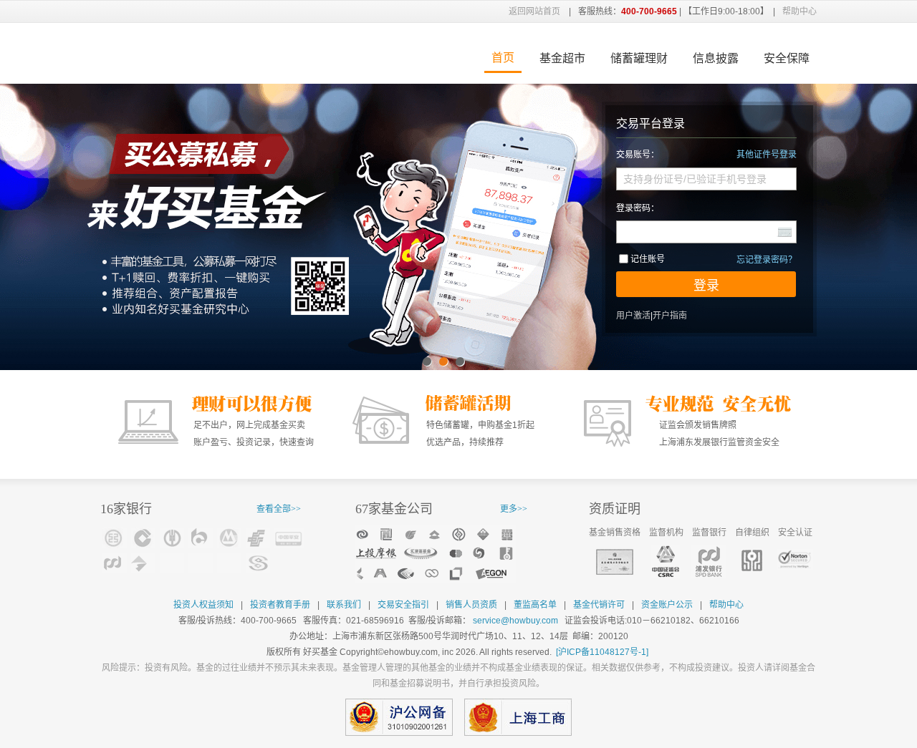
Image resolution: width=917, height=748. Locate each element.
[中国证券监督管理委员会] (665, 561)
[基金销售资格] (614, 562)
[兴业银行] (200, 563)
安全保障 (787, 58)
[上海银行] (143, 563)
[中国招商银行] (229, 538)
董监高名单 (535, 605)
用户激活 (633, 316)
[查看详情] (435, 554)
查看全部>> (278, 509)
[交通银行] (200, 538)
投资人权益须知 (203, 605)
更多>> (513, 509)
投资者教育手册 (280, 605)
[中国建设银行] (143, 538)
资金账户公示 (667, 605)
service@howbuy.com (515, 621)
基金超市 (562, 58)
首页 (502, 58)
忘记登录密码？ (766, 260)
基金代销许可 (599, 605)
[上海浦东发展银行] (708, 561)
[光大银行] (229, 563)
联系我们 (344, 605)
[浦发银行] (114, 563)
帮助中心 (799, 11)
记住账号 (647, 259)
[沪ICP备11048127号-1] (602, 652)
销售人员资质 (471, 605)
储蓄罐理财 (639, 58)
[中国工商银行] (114, 538)
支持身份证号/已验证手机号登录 (695, 179)
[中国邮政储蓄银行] (258, 538)
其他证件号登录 (766, 155)
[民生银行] (258, 563)
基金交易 (211, 53)
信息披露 (716, 58)
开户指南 (670, 316)
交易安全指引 (403, 605)
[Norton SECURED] (795, 559)
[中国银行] (172, 563)
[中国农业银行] (172, 538)
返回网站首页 (534, 11)
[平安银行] (289, 538)
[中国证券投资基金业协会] (752, 560)
